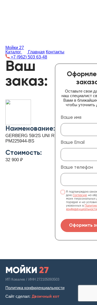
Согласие (80, 195)
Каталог (13, 52)
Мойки (14, 47)
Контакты (55, 52)
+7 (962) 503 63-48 (28, 57)
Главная (36, 52)
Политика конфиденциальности (34, 287)
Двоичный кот (46, 297)
